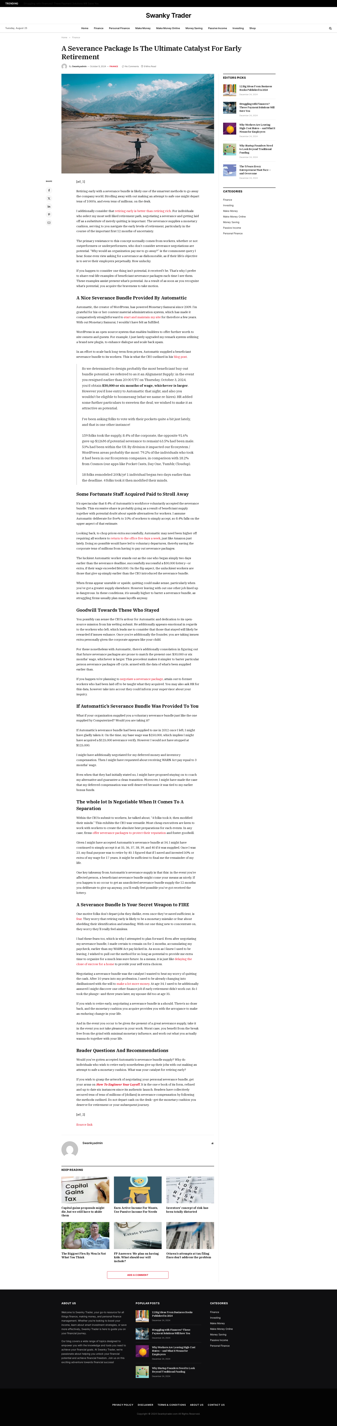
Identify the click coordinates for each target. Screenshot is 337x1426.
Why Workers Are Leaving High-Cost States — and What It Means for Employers (257, 128)
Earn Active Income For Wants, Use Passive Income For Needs (136, 1209)
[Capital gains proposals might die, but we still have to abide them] (85, 1189)
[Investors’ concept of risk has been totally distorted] (190, 1189)
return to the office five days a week (135, 538)
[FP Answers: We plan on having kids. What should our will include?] (138, 1235)
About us (196, 1404)
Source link (84, 1125)
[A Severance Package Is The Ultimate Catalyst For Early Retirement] (137, 123)
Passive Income (217, 28)
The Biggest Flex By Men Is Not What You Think (83, 1255)
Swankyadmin (79, 66)
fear (79, 919)
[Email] (49, 222)
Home (84, 28)
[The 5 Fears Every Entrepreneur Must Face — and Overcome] (229, 170)
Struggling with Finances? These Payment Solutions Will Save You (61, 3)
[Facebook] (49, 190)
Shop (252, 28)
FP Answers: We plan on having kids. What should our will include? (136, 1257)
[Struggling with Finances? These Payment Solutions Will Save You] (229, 108)
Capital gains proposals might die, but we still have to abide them (82, 1211)
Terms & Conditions (172, 1404)
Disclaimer (145, 1404)
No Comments (132, 66)
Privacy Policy (122, 1404)
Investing (238, 28)
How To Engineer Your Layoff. (118, 1084)
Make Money (143, 28)
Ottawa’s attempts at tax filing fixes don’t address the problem (188, 1255)
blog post (180, 357)
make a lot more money (133, 984)
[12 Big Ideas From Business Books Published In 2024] (229, 90)
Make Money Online (168, 28)
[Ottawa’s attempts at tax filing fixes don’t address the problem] (190, 1235)
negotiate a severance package (141, 679)
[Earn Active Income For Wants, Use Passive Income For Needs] (138, 1189)
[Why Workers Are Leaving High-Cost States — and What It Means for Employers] (229, 129)
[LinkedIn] (49, 206)
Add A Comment (137, 1275)
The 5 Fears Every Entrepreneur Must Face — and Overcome (255, 170)
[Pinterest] (49, 214)
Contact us (216, 1404)
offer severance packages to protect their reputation (129, 833)
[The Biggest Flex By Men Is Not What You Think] (85, 1235)
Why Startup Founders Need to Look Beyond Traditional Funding (256, 149)
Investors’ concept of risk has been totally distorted (187, 1209)
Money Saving (194, 28)
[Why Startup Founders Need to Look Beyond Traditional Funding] (229, 149)
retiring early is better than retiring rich (143, 211)
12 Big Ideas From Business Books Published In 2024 (255, 88)
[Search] (330, 28)
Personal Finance (119, 28)
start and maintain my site (142, 317)
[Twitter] (49, 198)
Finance (98, 28)
